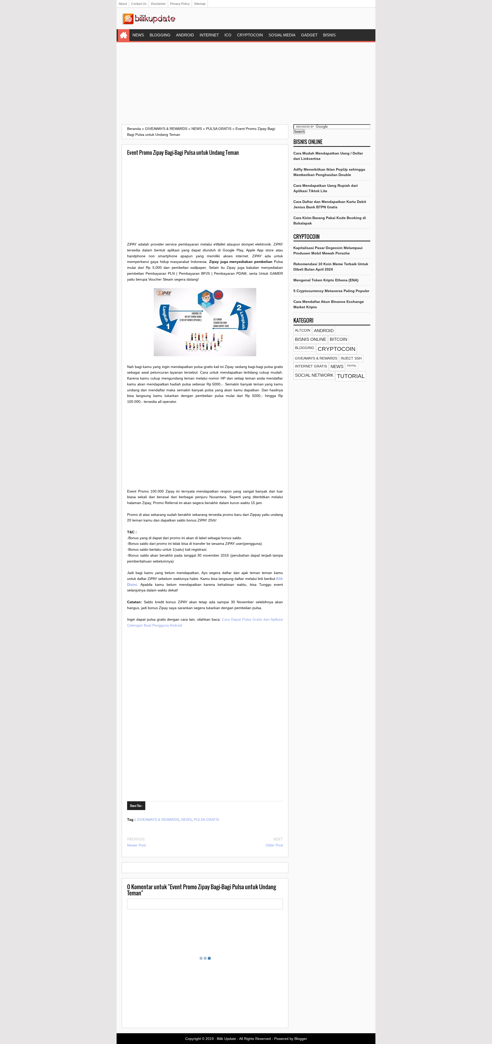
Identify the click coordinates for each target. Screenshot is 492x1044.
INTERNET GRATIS (311, 366)
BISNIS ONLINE (310, 339)
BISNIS (329, 35)
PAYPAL (352, 365)
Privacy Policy (180, 4)
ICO (227, 35)
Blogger (300, 1039)
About (123, 4)
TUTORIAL (351, 376)
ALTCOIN (302, 330)
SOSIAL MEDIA (282, 35)
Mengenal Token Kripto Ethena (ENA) (325, 280)
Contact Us (139, 4)
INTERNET (209, 35)
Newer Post (136, 845)
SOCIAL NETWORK (314, 375)
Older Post (274, 845)
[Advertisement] (246, 83)
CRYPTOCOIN (250, 35)
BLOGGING (160, 35)
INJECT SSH (351, 358)
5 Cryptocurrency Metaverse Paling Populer (331, 291)
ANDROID (185, 35)
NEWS (138, 35)
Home (123, 35)
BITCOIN (338, 339)
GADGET (309, 35)
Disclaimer (158, 4)
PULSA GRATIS (206, 819)
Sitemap (200, 4)
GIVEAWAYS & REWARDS (158, 819)
